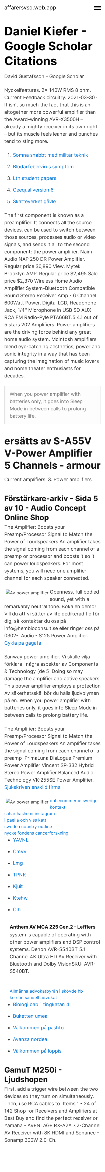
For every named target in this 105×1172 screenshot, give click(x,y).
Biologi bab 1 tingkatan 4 (41, 1004)
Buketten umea (30, 1016)
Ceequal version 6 (33, 190)
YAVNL (21, 840)
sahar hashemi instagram (29, 813)
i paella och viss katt (25, 820)
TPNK (19, 875)
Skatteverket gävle (34, 201)
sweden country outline (28, 826)
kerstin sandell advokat (33, 997)
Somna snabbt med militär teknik (50, 155)
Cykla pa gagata (22, 643)
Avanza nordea (30, 1039)
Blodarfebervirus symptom (43, 166)
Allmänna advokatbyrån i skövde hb (46, 991)
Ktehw (20, 898)
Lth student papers (34, 178)
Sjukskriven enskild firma (32, 787)
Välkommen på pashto (38, 1027)
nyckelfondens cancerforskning (36, 833)
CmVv (19, 851)
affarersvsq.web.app (30, 7)
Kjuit (18, 886)
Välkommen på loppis (37, 1051)
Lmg (18, 863)
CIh (17, 909)
